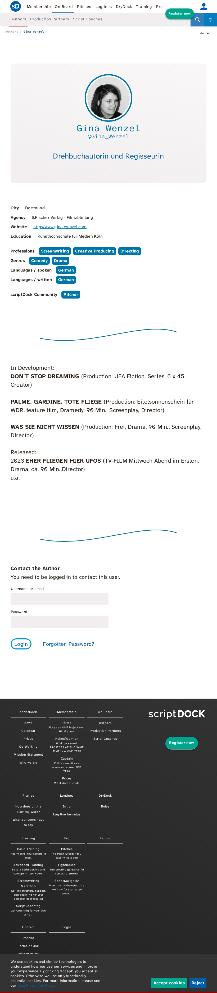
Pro (159, 6)
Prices (28, 739)
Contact (28, 927)
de (202, 33)
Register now (180, 13)
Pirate (67, 727)
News (28, 723)
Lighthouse (67, 869)
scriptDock (15, 6)
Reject (198, 983)
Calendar (28, 731)
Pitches (84, 6)
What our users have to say (28, 822)
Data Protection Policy (36, 985)
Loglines (104, 6)
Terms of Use (28, 946)
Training (144, 6)
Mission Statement (28, 754)
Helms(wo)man (67, 745)
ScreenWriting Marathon (28, 889)
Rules (105, 806)
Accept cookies (169, 983)
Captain (67, 764)
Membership (39, 6)
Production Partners (49, 19)
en (208, 33)
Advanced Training (28, 869)
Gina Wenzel (34, 31)
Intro (67, 806)
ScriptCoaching (28, 910)
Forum (105, 838)
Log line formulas (66, 814)
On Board (64, 6)
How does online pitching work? (28, 809)
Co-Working (28, 746)
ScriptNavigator (66, 887)
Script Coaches (87, 19)
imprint (28, 938)
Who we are (28, 762)
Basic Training (28, 853)
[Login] (204, 6)
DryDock (124, 6)
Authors (18, 19)
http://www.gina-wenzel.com (60, 226)
